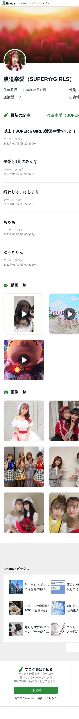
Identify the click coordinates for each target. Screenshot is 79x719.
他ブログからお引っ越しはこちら (34, 698)
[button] (36, 690)
